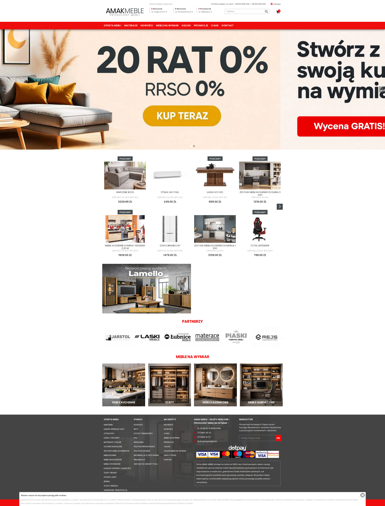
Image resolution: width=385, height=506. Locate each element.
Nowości (147, 25)
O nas (215, 25)
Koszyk (279, 11)
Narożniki (108, 424)
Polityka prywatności (144, 446)
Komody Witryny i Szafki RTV (117, 468)
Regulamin (138, 442)
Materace (131, 25)
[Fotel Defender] (260, 229)
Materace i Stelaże (112, 442)
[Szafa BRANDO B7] (170, 229)
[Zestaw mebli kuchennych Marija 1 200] (215, 229)
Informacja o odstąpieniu (146, 455)
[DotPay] (238, 448)
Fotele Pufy (109, 433)
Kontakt (228, 25)
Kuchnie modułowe (113, 446)
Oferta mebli (112, 25)
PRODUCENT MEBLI (125, 11)
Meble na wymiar (167, 25)
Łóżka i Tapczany (111, 438)
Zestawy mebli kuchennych (116, 451)
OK (278, 438)
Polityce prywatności (166, 503)
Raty (136, 429)
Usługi (186, 25)
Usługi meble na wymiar (175, 451)
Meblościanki (110, 455)
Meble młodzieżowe (113, 459)
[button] (3, 89)
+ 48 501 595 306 (258, 4)
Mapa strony (170, 455)
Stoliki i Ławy (110, 477)
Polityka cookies (142, 451)
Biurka (107, 481)
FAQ (135, 438)
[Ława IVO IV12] (215, 175)
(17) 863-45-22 (204, 432)
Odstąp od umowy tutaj (146, 464)
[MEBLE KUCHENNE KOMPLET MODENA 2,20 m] (125, 229)
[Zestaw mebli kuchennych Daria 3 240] (260, 175)
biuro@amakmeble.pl (207, 441)
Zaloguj (276, 4)
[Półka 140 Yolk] (170, 175)
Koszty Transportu (143, 433)
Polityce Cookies (185, 503)
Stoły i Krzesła (111, 486)
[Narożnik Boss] (125, 175)
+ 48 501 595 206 (241, 4)
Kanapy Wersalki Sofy (114, 429)
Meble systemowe (112, 464)
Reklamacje (139, 459)
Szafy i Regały (110, 472)
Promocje (201, 25)
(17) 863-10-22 (203, 437)
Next (280, 207)
